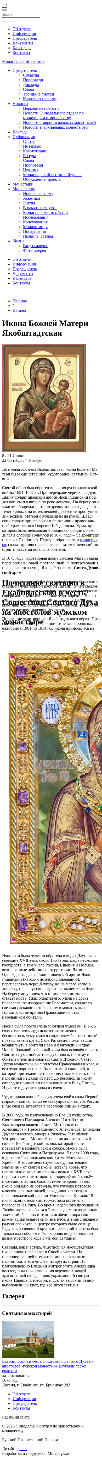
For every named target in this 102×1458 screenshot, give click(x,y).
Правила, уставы (38, 236)
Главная (20, 301)
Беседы (29, 155)
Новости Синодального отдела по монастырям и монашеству (53, 115)
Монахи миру (35, 226)
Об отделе (22, 29)
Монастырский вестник (23, 61)
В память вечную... (40, 208)
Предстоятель (25, 70)
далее (22, 1448)
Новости (20, 103)
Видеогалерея (35, 245)
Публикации (24, 136)
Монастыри (23, 184)
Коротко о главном (39, 99)
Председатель (25, 38)
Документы (23, 43)
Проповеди (33, 80)
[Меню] (4, 9)
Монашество (24, 189)
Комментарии (35, 151)
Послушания (34, 231)
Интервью (32, 146)
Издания (30, 170)
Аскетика (31, 198)
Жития (29, 203)
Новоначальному (38, 193)
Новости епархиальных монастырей (55, 127)
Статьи (29, 141)
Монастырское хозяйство (45, 212)
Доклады (31, 84)
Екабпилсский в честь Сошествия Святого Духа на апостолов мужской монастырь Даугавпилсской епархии (47, 1366)
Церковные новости (41, 108)
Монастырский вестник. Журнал (52, 174)
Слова (28, 89)
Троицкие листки (38, 94)
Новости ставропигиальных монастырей (59, 122)
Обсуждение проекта (42, 179)
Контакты (21, 52)
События (31, 75)
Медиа (18, 241)
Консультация (35, 222)
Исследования (35, 217)
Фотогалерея (34, 250)
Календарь (22, 48)
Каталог (20, 310)
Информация (24, 33)
